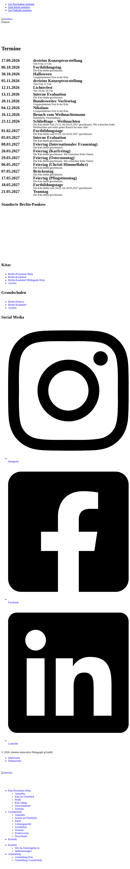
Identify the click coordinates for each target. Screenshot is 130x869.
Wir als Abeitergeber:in (27, 848)
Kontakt (12, 839)
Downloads (21, 836)
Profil (18, 799)
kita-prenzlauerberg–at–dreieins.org (20, 228)
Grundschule (15, 811)
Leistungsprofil (23, 824)
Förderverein (22, 833)
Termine (19, 808)
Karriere (12, 845)
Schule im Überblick (26, 817)
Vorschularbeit (22, 805)
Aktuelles (20, 793)
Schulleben (21, 827)
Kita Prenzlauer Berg (19, 790)
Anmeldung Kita (24, 857)
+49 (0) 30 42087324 (15, 225)
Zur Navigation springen (21, 4)
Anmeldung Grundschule (28, 860)
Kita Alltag (21, 802)
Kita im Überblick (24, 796)
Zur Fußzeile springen (20, 10)
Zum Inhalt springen (19, 7)
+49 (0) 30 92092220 (15, 252)
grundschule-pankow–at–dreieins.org (21, 255)
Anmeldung (14, 854)
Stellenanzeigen (23, 851)
